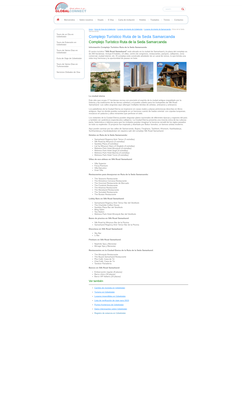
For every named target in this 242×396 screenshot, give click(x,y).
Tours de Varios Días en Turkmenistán (67, 65)
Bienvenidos (69, 20)
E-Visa (111, 20)
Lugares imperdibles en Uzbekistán (110, 296)
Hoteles (142, 20)
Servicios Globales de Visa (68, 72)
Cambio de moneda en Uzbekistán (109, 288)
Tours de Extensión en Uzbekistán (66, 43)
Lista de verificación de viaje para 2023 (111, 300)
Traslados (154, 20)
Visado (100, 20)
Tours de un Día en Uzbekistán (65, 35)
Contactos (178, 20)
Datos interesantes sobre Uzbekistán (110, 309)
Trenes (167, 20)
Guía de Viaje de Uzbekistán (69, 58)
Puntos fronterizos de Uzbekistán (109, 305)
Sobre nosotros (86, 20)
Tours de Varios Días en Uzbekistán (67, 51)
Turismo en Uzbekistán (104, 292)
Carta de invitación (126, 20)
